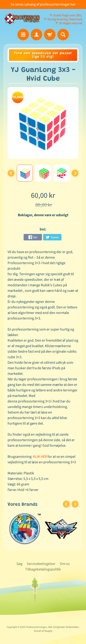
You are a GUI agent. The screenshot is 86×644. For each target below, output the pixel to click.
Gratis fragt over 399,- (67, 15)
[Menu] (23, 34)
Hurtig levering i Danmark (64, 19)
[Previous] (11, 173)
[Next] (75, 173)
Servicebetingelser (41, 563)
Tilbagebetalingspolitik (43, 569)
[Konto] (36, 34)
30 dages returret (70, 23)
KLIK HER (40, 456)
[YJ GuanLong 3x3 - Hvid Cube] (25, 173)
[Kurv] (49, 34)
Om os (65, 563)
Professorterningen (36, 627)
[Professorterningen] (23, 19)
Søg (19, 563)
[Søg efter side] (63, 34)
